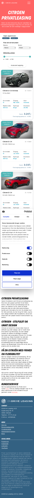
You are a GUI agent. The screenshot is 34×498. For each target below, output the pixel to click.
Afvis (17, 285)
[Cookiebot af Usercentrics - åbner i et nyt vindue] (24, 212)
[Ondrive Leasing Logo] (9, 3)
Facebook (5, 441)
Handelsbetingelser (8, 431)
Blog (3, 433)
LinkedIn (4, 446)
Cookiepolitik (6, 429)
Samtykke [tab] (6, 216)
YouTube (4, 448)
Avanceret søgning (17, 65)
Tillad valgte (17, 279)
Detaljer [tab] (17, 216)
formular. (15, 392)
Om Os (3, 425)
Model (20, 45)
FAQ (7, 388)
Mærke (5, 45)
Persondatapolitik (7, 427)
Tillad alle (17, 273)
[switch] (29, 253)
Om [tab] (28, 216)
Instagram (4, 444)
